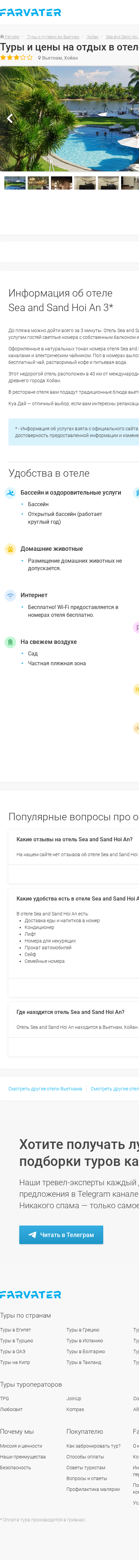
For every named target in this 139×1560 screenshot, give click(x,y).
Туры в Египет (15, 1329)
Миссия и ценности (21, 1446)
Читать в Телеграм (67, 1234)
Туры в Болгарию (85, 1351)
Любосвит (11, 1409)
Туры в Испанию (84, 1340)
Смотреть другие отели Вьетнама (45, 1088)
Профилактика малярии (93, 1489)
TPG (4, 1398)
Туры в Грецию (82, 1329)
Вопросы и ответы (86, 1478)
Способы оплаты (85, 1456)
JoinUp (73, 1398)
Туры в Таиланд (83, 1362)
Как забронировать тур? (93, 1446)
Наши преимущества (23, 1456)
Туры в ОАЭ (12, 1351)
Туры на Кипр (15, 1362)
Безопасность (15, 1467)
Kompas (75, 1409)
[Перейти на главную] (31, 1295)
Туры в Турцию (16, 1340)
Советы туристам (85, 1467)
